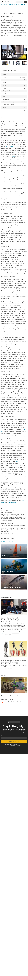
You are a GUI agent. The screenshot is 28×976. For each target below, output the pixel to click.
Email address (4, 735)
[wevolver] (5, 2)
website (13, 156)
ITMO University (15, 633)
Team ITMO (7, 633)
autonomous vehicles (19, 4)
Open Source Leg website (7, 523)
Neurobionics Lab (10, 146)
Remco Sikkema (8, 701)
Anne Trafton (4, 668)
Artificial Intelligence (7, 4)
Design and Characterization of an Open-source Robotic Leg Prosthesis (12, 511)
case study (4, 675)
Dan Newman (12, 502)
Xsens (14, 701)
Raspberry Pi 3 (19, 461)
